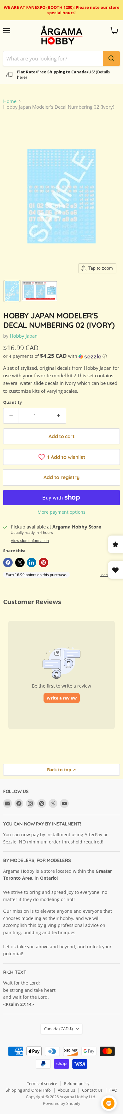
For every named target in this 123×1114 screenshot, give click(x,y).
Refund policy (77, 1083)
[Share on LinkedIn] (31, 562)
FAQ (113, 1090)
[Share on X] (20, 562)
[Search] (111, 58)
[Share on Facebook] (8, 562)
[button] (12, 291)
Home (9, 101)
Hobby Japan (24, 336)
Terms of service (42, 1083)
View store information (30, 541)
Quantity (12, 402)
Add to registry (61, 477)
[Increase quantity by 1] (59, 416)
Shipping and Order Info (28, 1090)
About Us (66, 1090)
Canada (58, 1028)
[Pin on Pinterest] (43, 562)
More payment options (61, 512)
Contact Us (92, 1090)
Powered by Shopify (61, 1103)
